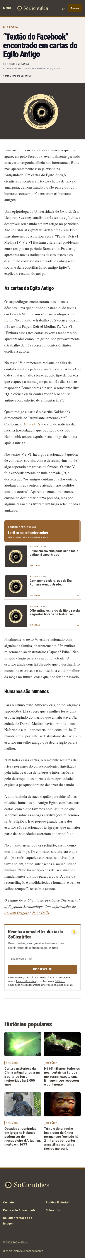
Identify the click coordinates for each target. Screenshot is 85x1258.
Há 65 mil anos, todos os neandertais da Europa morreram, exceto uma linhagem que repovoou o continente (62, 1076)
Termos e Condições (26, 981)
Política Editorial (57, 1202)
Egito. (9, 320)
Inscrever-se (42, 969)
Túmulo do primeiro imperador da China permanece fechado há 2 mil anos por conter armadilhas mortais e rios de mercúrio (61, 1138)
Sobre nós (53, 1210)
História (10, 27)
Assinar (75, 8)
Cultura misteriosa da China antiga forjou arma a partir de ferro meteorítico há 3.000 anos (22, 1076)
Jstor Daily (40, 912)
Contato (8, 1202)
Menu (7, 8)
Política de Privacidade (19, 1210)
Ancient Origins (16, 912)
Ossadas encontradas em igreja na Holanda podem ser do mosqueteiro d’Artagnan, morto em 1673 (22, 1136)
